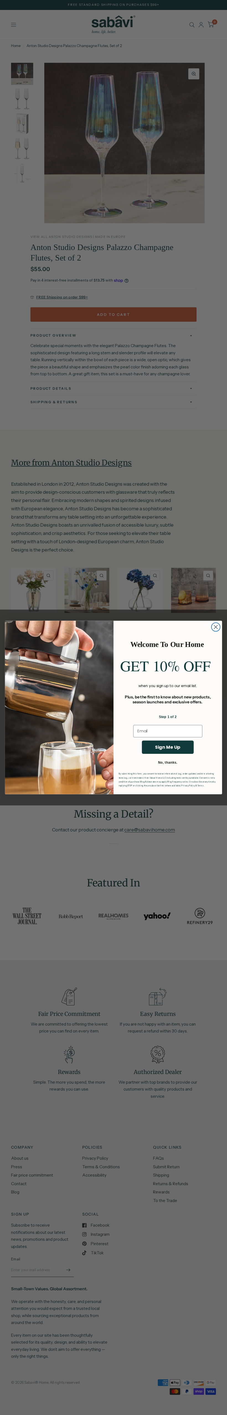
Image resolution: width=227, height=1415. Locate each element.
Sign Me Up (167, 747)
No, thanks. (167, 762)
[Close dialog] (215, 627)
